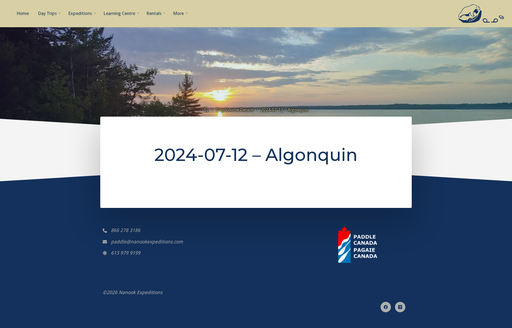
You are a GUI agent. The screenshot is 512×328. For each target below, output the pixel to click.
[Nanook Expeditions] (481, 13)
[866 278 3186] (121, 230)
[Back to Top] (256, 317)
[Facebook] (386, 307)
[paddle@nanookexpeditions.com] (143, 242)
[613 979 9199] (121, 253)
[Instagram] (400, 307)
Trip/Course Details (235, 109)
